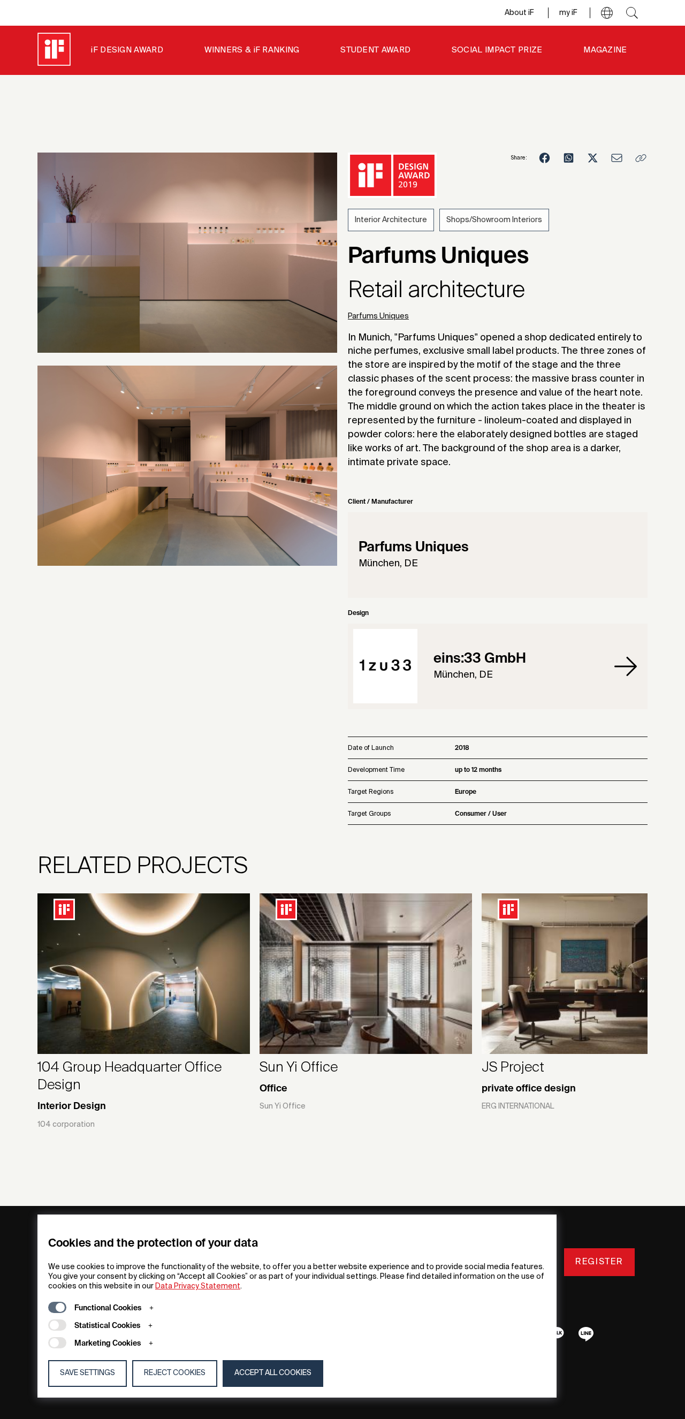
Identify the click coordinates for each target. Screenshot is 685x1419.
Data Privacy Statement (197, 1286)
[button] (607, 13)
